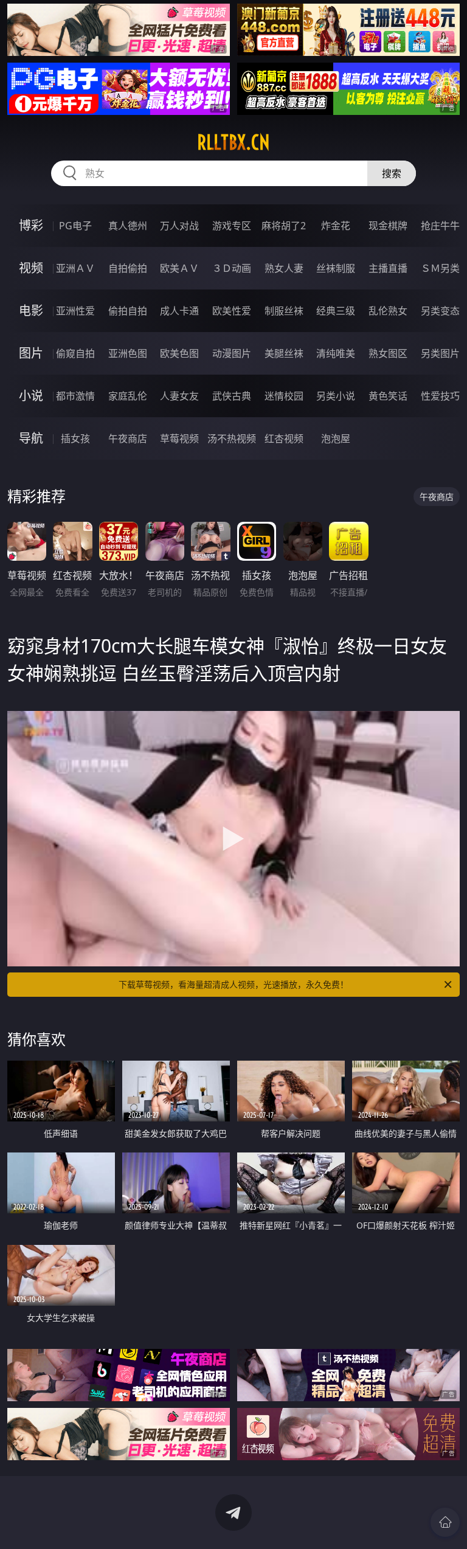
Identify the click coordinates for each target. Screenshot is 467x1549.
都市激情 (75, 396)
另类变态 (440, 310)
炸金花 (335, 225)
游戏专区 (231, 225)
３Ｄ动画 (231, 268)
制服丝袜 (284, 310)
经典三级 (335, 310)
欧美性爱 (231, 310)
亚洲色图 (127, 353)
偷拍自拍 (127, 310)
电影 (31, 310)
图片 (31, 353)
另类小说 (335, 396)
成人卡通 (179, 310)
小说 (31, 395)
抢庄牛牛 (440, 225)
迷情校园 (284, 396)
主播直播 (387, 268)
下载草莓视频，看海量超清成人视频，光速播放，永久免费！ (233, 984)
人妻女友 (179, 396)
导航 (31, 438)
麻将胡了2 (283, 225)
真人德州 (127, 225)
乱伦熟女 (387, 310)
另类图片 (440, 353)
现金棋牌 (387, 225)
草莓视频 (179, 438)
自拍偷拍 (127, 268)
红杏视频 (284, 438)
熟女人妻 (284, 268)
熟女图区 (387, 353)
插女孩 (75, 438)
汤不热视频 (231, 438)
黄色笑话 (387, 396)
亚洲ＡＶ (75, 268)
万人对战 (179, 225)
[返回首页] (445, 1522)
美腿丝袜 (284, 353)
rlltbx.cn (233, 142)
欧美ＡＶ (179, 268)
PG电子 (75, 225)
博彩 (31, 225)
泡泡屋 (335, 438)
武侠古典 (231, 396)
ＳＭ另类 (440, 268)
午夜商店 (127, 438)
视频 (31, 268)
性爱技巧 (440, 396)
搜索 (391, 173)
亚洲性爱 (75, 310)
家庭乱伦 (127, 396)
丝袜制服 (335, 268)
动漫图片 (231, 353)
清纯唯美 (335, 353)
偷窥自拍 (75, 353)
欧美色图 (179, 353)
